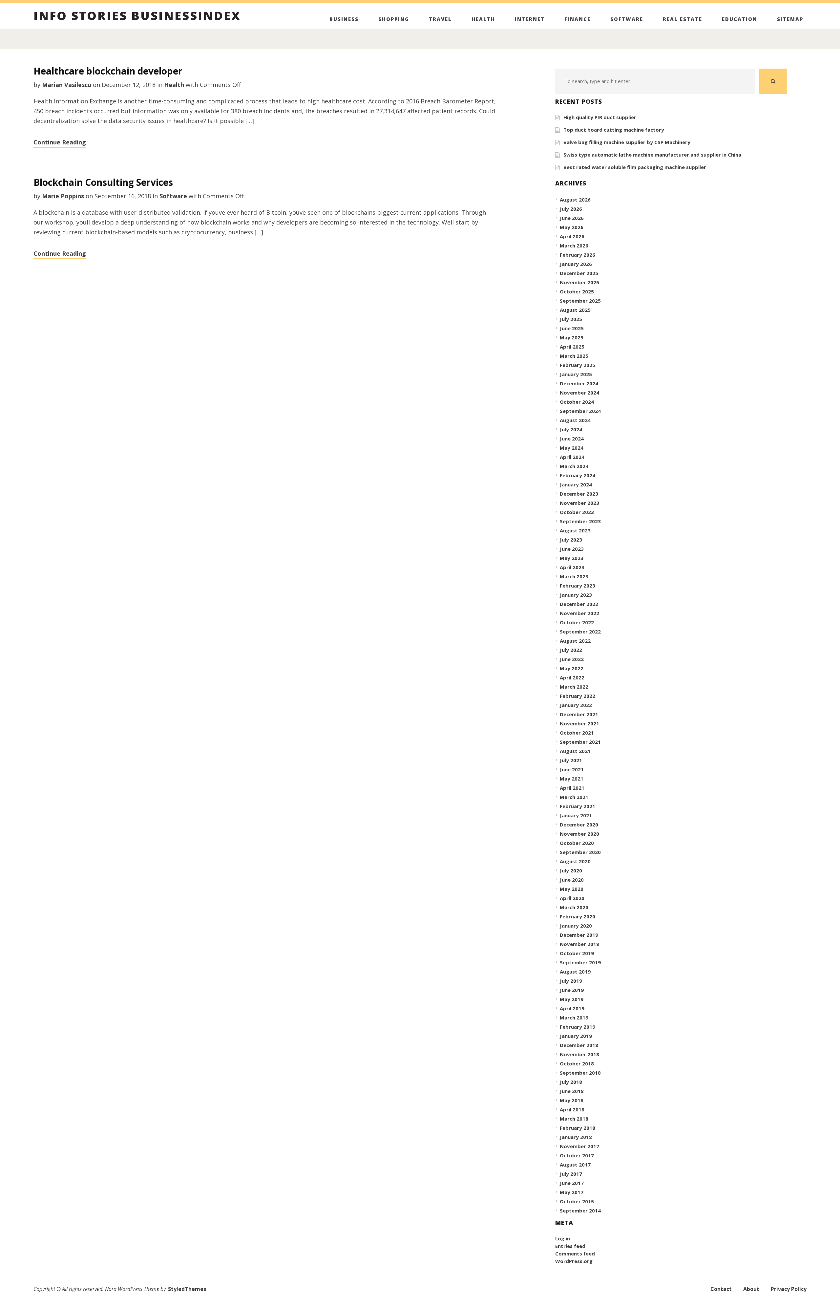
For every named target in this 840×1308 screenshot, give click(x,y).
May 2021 (571, 778)
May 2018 (571, 1100)
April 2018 (572, 1109)
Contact (721, 1289)
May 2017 (571, 1192)
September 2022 (580, 631)
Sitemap (790, 19)
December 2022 (579, 604)
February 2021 (577, 806)
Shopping (393, 19)
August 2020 (575, 861)
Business (344, 19)
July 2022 (571, 650)
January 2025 (576, 374)
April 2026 (572, 236)
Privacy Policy (789, 1289)
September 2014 (580, 1210)
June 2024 (572, 438)
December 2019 (579, 935)
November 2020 (579, 833)
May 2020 (571, 889)
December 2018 (579, 1045)
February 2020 (577, 916)
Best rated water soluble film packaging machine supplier (634, 167)
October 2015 (577, 1201)
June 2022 (572, 659)
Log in (562, 1238)
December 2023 (579, 493)
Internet (530, 19)
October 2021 (577, 732)
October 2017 (577, 1155)
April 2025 (572, 346)
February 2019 (577, 1026)
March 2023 (574, 576)
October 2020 (577, 843)
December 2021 (579, 714)
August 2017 (575, 1164)
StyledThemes (187, 1289)
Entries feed (570, 1246)
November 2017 (579, 1146)
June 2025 (572, 328)
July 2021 (571, 760)
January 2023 (576, 594)
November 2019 (579, 944)
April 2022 (572, 677)
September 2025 (580, 300)
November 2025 (579, 282)
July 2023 (571, 539)
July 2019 (571, 980)
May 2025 (571, 337)
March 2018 (574, 1118)
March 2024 (574, 466)
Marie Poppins (63, 196)
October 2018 (577, 1063)
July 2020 (571, 870)
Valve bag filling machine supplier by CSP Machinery (626, 142)
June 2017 (572, 1183)
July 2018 (571, 1082)
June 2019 (572, 990)
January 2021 (576, 815)
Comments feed (575, 1253)
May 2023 (571, 558)
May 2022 (571, 668)
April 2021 (572, 787)
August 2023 (575, 530)
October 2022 (577, 622)
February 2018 (577, 1128)
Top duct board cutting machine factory (613, 129)
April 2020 (572, 898)
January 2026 (576, 264)
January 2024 (576, 484)
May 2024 (571, 447)
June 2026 (572, 218)
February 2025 (577, 365)
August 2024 (575, 420)
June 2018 (572, 1091)
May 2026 (571, 227)
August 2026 (575, 199)
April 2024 (572, 457)
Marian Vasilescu (66, 85)
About (751, 1289)
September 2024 (580, 411)
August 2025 (575, 310)
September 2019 (580, 962)
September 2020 (580, 852)
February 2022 (577, 696)
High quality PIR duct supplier (599, 117)
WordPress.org (574, 1261)
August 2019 (575, 971)
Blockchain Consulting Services (103, 182)
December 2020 (579, 824)
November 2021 (579, 723)
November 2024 (579, 392)
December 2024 (579, 383)
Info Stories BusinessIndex (137, 17)
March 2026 (574, 245)
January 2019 (576, 1036)
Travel (440, 19)
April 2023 (572, 567)
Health (483, 19)
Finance (577, 19)
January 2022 (576, 705)
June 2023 (572, 549)
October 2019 (577, 953)
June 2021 (572, 769)
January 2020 (576, 925)
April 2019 (572, 1008)
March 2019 (574, 1017)
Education (739, 19)
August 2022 (575, 640)
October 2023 (577, 512)
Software (626, 19)
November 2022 (579, 613)
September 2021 (580, 742)
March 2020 (574, 907)
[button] (773, 81)
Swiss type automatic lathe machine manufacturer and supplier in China (652, 154)
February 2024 (577, 475)
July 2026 (571, 208)
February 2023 (577, 585)
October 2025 (577, 291)
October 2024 (577, 401)
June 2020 (572, 879)
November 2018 (579, 1054)
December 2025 (579, 273)
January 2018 (576, 1137)
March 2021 (574, 797)
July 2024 (571, 429)
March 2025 (574, 356)
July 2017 (571, 1173)
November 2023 (579, 503)
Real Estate (682, 19)
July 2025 (571, 319)
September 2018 (580, 1072)
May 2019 (571, 999)
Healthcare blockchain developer (107, 71)
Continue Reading (59, 142)
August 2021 (575, 751)
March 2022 (574, 686)
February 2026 (577, 254)
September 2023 (580, 521)
